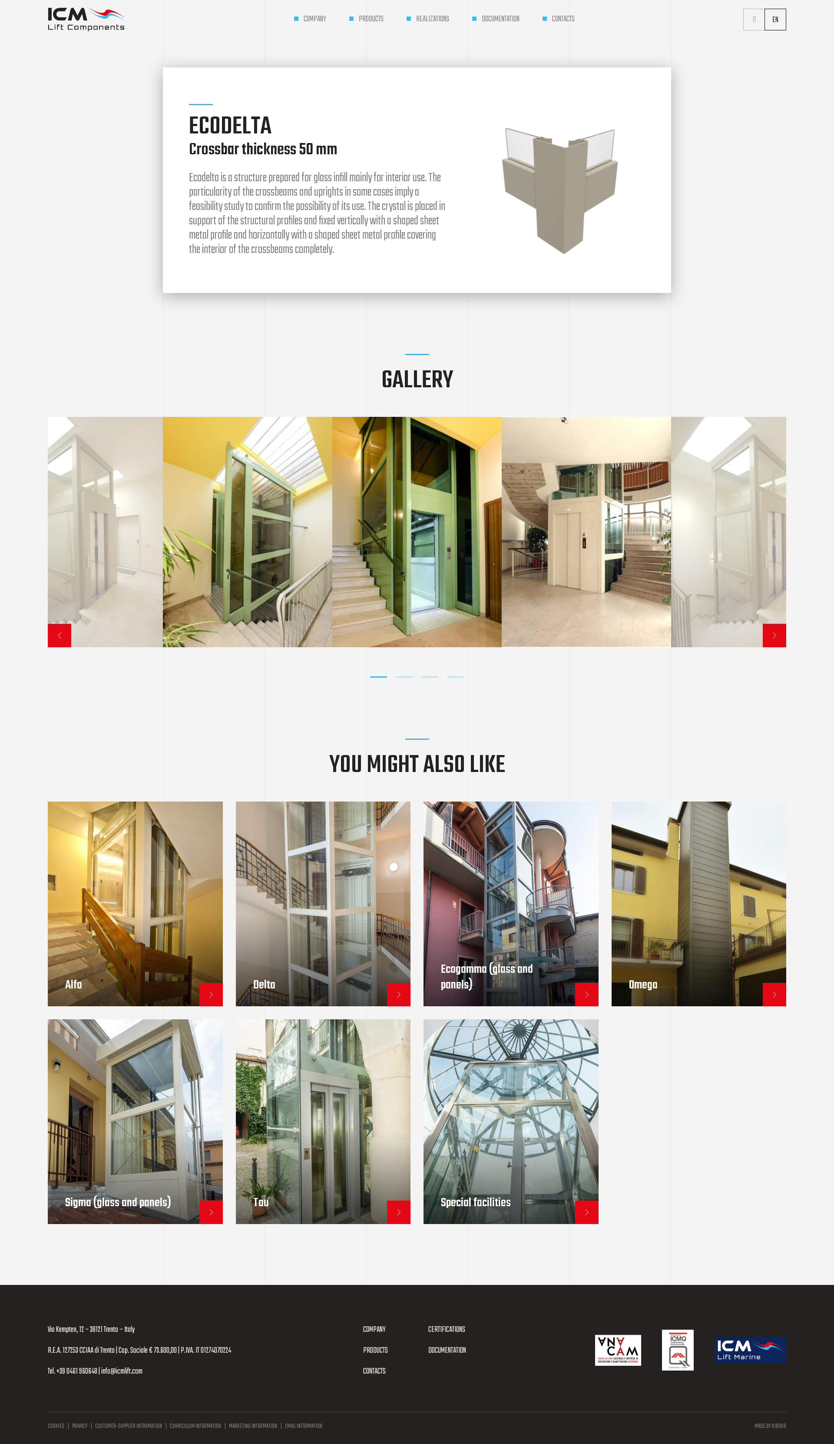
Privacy (79, 1426)
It (754, 20)
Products (375, 1350)
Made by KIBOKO (770, 1426)
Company (374, 1330)
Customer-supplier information (128, 1426)
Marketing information (253, 1426)
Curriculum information (195, 1426)
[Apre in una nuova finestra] (618, 1350)
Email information (303, 1426)
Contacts (374, 1371)
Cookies (56, 1426)
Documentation (447, 1350)
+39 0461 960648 (76, 1371)
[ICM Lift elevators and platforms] (86, 19)
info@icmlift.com (121, 1371)
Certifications (446, 1330)
